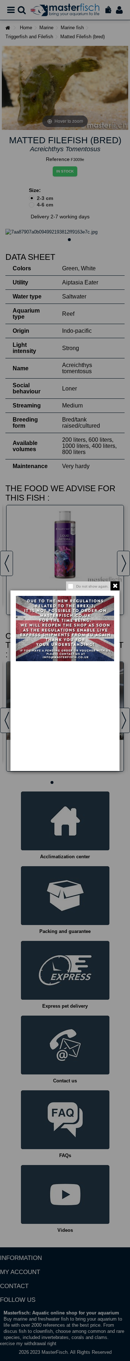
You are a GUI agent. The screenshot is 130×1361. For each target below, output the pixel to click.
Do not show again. (92, 586)
